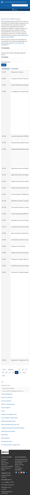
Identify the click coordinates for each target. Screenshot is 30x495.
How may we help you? (6, 5)
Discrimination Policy (6, 441)
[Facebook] (16, 472)
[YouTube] (21, 472)
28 (3, 372)
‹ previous (10, 369)
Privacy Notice (18, 468)
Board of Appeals (5, 407)
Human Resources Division (8, 431)
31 (13, 372)
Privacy (3, 411)
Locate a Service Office (7, 466)
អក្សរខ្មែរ (7, 482)
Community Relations (6, 394)
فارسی (3, 489)
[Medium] (26, 472)
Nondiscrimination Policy (21, 459)
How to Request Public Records (9, 418)
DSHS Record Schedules (8, 388)
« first (4, 369)
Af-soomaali (4, 485)
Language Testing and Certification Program (12, 428)
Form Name (4, 57)
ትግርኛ (3, 493)
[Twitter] (19, 472)
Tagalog (3, 491)
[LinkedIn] (24, 472)
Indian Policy (4, 434)
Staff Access (4, 459)
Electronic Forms (5, 385)
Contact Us (4, 464)
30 (9, 372)
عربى (2, 482)
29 (6, 372)
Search (27, 5)
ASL (7, 493)
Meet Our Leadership (6, 397)
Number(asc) (6, 68)
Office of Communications (8, 404)
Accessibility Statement (21, 461)
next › (24, 372)
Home (2, 13)
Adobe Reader (18, 463)
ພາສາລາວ (9, 491)
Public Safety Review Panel (8, 421)
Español (8, 475)
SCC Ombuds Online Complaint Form (10, 445)
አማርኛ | (9, 487)
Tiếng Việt (3, 487)
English (3, 475)
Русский (4, 477)
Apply (3, 65)
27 (26, 369)
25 (19, 369)
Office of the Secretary (10, 13)
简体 (2, 479)
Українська (11, 485)
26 (22, 369)
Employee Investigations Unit (9, 414)
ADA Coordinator (5, 438)
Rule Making (18, 470)
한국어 (10, 479)
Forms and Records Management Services (12, 391)
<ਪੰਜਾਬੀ (12, 482)
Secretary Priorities (6, 401)
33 (20, 372)
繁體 (6, 479)
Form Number (5, 48)
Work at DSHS (4, 463)
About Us (3, 461)
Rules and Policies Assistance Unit (10, 424)
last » (3, 375)
